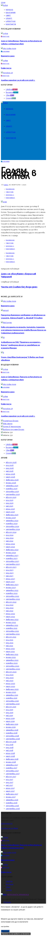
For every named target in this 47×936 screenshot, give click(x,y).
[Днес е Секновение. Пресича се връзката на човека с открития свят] (4, 33)
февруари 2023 (12, 585)
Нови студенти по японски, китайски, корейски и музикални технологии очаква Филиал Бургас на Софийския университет (23, 330)
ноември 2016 (11, 803)
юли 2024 (9, 535)
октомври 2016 (12, 806)
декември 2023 (12, 555)
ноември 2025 (11, 489)
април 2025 (10, 509)
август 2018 (11, 742)
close (3, 2)
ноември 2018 (11, 733)
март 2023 (10, 582)
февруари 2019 (12, 724)
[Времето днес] (8, 48)
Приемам (5, 931)
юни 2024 (9, 538)
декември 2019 (12, 695)
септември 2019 (13, 704)
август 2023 (11, 567)
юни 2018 (9, 747)
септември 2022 (13, 599)
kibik (6, 185)
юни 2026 (10, 468)
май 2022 (9, 611)
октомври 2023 (12, 561)
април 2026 (10, 474)
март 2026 (10, 477)
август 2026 (11, 462)
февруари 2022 (12, 619)
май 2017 (9, 785)
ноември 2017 (11, 768)
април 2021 (10, 649)
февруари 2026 (12, 480)
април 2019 (10, 718)
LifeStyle (11, 21)
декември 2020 (12, 660)
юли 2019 (9, 710)
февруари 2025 (12, 515)
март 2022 (10, 617)
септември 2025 (13, 494)
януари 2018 (11, 762)
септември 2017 (13, 774)
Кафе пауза (6, 68)
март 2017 (10, 791)
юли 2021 (9, 640)
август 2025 (11, 497)
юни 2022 (9, 608)
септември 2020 (13, 669)
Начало (9, 10)
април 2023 (10, 579)
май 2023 (9, 576)
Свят (8, 15)
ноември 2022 (11, 593)
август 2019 (11, 707)
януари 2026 (11, 483)
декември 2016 (12, 800)
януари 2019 (11, 727)
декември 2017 (12, 765)
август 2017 (11, 777)
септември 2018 (13, 739)
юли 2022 (9, 605)
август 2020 (11, 672)
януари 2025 (11, 518)
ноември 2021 (11, 628)
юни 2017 (9, 782)
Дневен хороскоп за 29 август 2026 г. (18, 80)
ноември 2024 (11, 523)
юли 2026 (9, 465)
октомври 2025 (12, 491)
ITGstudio (7, 902)
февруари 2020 (12, 689)
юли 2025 (9, 500)
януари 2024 (11, 553)
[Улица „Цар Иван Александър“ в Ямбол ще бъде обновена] (2, 353)
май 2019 (9, 715)
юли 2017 (9, 779)
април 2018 (10, 753)
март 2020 (10, 686)
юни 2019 (9, 713)
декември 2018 (12, 730)
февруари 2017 (12, 794)
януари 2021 (11, 657)
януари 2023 (11, 587)
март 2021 (10, 651)
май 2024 (9, 541)
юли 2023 (9, 570)
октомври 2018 (12, 736)
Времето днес (8, 56)
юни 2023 (9, 573)
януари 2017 (11, 797)
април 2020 (10, 683)
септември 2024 (13, 529)
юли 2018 (9, 745)
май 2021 (9, 646)
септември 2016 (13, 809)
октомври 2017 (12, 771)
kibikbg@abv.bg (7, 823)
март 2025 (10, 512)
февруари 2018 (12, 759)
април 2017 (10, 788)
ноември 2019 (11, 698)
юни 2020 (10, 678)
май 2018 (9, 750)
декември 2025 (12, 486)
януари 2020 (11, 692)
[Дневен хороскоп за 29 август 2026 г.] (7, 73)
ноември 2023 (11, 558)
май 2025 (9, 506)
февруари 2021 (12, 654)
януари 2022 (11, 622)
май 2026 (9, 471)
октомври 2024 (12, 526)
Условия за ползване (9, 828)
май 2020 (9, 681)
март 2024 (10, 547)
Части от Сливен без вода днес (19, 287)
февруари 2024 (12, 550)
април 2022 (10, 614)
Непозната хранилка (18, 895)
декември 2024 (12, 521)
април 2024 (10, 544)
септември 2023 (13, 564)
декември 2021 (12, 625)
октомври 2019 (12, 701)
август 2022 (11, 602)
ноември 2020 (12, 663)
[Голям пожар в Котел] (4, 202)
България (11, 12)
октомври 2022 (12, 596)
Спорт (9, 18)
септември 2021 (13, 634)
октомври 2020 (12, 666)
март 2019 (10, 721)
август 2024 (11, 532)
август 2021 (11, 637)
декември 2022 (12, 590)
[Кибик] (4, 5)
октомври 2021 (12, 631)
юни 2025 (9, 503)
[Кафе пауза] (4, 61)
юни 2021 (9, 643)
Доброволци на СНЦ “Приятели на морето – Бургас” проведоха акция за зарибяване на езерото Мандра (21, 345)
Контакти (11, 24)
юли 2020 (9, 675)
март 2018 (10, 756)
